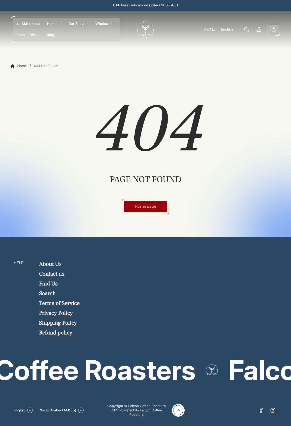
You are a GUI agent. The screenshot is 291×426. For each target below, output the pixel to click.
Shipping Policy (58, 322)
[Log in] (259, 29)
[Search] (246, 29)
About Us (50, 264)
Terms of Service (59, 303)
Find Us (48, 283)
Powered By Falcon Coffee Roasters (141, 412)
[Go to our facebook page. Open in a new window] (261, 410)
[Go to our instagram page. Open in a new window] (272, 410)
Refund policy (55, 332)
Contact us (51, 273)
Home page (145, 206)
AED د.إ (210, 29)
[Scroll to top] (178, 410)
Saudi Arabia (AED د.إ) (58, 410)
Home (22, 66)
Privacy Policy (56, 313)
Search (47, 293)
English (227, 29)
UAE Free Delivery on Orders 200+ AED (145, 5)
